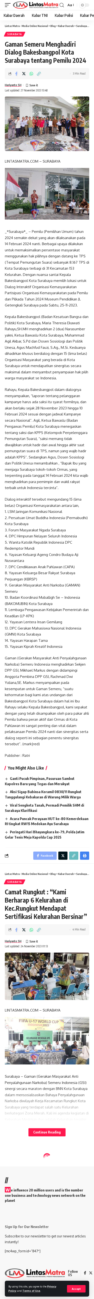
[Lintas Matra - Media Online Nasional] (35, 5)
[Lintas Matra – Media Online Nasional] (35, 1273)
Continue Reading (47, 1132)
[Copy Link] (38, 73)
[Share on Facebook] (16, 73)
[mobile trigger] (9, 5)
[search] (61, 5)
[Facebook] (85, 1273)
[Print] (84, 856)
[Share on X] (23, 73)
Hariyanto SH (13, 85)
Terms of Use (31, 1290)
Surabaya (14, 34)
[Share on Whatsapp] (31, 73)
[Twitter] (91, 1273)
